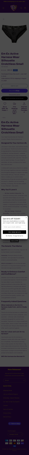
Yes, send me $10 (14, 232)
